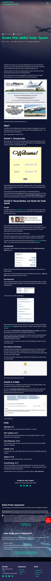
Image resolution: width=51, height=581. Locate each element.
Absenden (25, 524)
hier (39, 521)
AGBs (37, 576)
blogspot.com (9, 326)
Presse (38, 574)
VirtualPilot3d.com (21, 209)
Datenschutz (39, 572)
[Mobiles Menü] (47, 3)
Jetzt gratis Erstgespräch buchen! (25, 552)
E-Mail (3, 570)
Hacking (22, 569)
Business (22, 571)
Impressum (39, 570)
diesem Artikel (38, 240)
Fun (21, 574)
